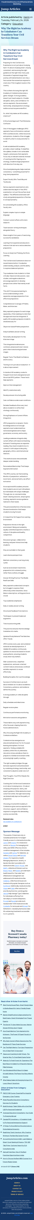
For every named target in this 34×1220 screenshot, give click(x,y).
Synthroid (6, 886)
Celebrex (6, 881)
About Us (17, 1186)
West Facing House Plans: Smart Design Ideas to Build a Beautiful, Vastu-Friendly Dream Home (18, 1008)
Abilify (5, 868)
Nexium (13, 845)
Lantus (14, 853)
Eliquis (5, 871)
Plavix (10, 871)
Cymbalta (6, 906)
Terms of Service (17, 1194)
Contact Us (17, 1189)
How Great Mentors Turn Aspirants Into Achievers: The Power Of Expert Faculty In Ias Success (17, 1034)
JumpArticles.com (17, 1178)
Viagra (5, 888)
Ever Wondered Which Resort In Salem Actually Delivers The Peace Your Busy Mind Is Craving (18, 1073)
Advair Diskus (12, 855)
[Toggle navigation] (30, 9)
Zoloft (17, 866)
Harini (27, 17)
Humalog (6, 853)
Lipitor (5, 843)
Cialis (12, 888)
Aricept (25, 906)
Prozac (22, 866)
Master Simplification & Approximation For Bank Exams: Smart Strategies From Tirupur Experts (17, 1018)
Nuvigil (13, 901)
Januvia (5, 894)
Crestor (14, 843)
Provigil (5, 901)
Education (18, 23)
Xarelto (18, 871)
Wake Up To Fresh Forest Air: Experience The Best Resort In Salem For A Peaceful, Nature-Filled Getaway (17, 1064)
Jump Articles (10, 9)
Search (17, 1183)
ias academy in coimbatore (12, 822)
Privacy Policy (17, 1191)
